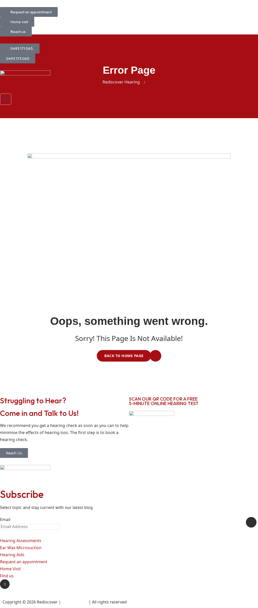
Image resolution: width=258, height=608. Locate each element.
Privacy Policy (75, 602)
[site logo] (25, 78)
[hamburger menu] (5, 99)
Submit (251, 522)
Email (5, 519)
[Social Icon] (5, 584)
